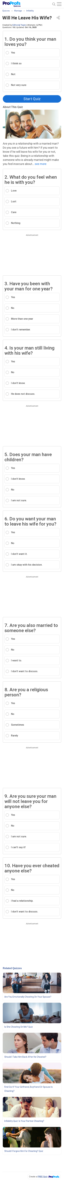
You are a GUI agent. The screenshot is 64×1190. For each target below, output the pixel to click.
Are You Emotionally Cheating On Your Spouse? (27, 997)
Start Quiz (32, 99)
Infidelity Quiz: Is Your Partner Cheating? (24, 1121)
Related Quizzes (12, 968)
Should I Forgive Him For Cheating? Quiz (23, 1151)
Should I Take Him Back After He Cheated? (25, 1057)
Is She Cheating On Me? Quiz (18, 1027)
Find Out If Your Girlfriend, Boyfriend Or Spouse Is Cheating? (28, 1089)
